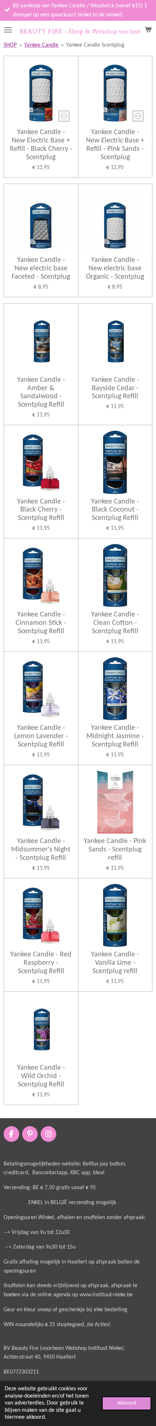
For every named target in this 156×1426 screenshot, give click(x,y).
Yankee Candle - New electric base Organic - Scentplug (115, 268)
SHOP (10, 45)
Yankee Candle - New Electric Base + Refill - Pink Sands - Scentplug (115, 145)
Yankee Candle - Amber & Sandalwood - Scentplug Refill (41, 392)
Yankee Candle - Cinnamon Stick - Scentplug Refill (41, 623)
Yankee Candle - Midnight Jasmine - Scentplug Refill (115, 736)
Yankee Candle (41, 45)
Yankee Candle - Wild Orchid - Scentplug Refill (41, 1076)
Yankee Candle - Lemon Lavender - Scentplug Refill (41, 736)
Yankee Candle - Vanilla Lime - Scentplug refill (115, 963)
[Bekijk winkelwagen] (148, 30)
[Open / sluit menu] (8, 30)
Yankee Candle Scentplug (95, 45)
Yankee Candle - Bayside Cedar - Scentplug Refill (115, 388)
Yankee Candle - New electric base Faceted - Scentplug (41, 268)
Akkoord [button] (126, 1403)
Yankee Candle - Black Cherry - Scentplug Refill (41, 510)
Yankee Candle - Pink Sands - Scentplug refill (115, 850)
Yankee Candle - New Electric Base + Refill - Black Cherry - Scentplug (41, 145)
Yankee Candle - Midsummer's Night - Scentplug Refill (40, 850)
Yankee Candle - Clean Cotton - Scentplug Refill (115, 623)
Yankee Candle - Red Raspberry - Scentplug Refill (40, 963)
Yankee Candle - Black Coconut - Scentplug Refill (115, 510)
